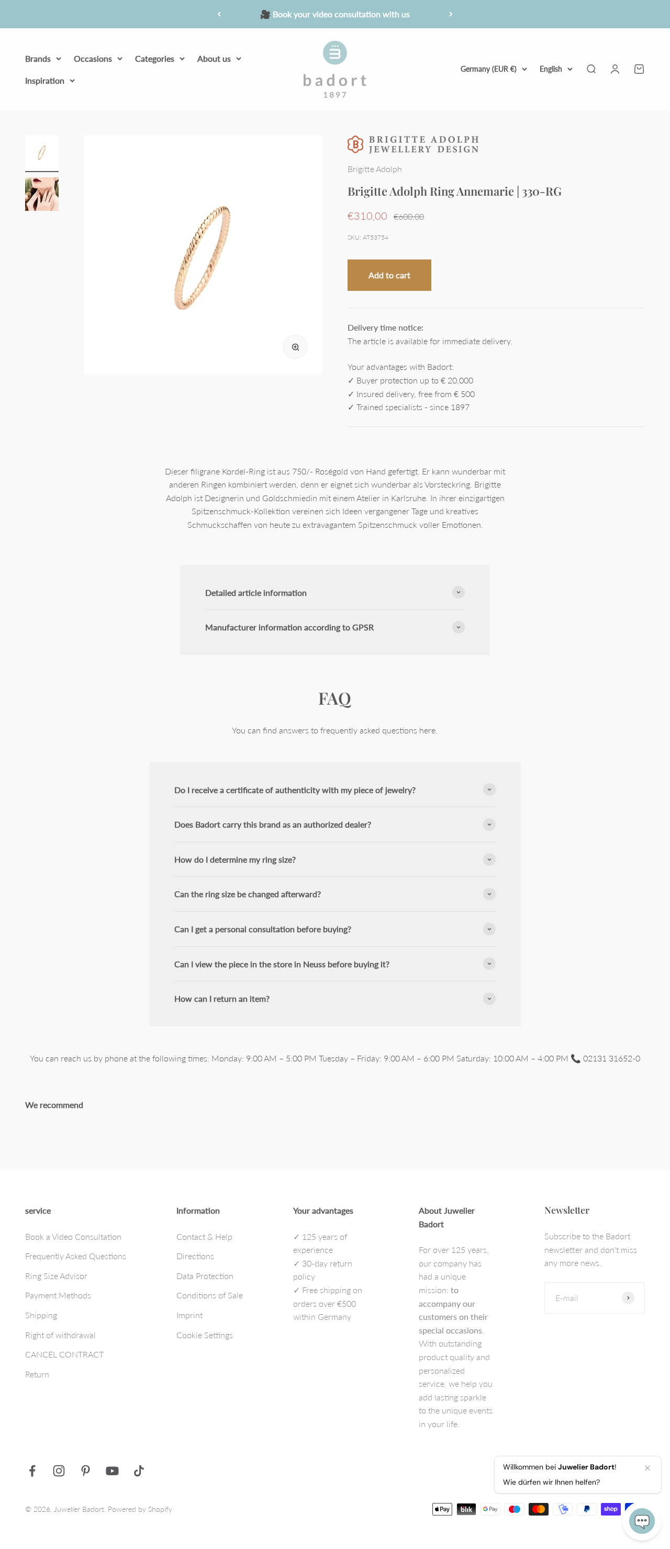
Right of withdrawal (60, 1335)
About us (214, 58)
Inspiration (44, 80)
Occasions (93, 58)
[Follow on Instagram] (59, 1471)
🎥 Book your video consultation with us (335, 14)
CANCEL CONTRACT (64, 1354)
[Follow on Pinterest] (86, 1471)
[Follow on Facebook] (32, 1471)
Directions (195, 1256)
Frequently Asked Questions (75, 1256)
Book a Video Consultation (73, 1236)
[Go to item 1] (42, 153)
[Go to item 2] (42, 195)
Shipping (41, 1315)
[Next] (451, 14)
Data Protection (204, 1276)
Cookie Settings (204, 1335)
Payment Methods (58, 1295)
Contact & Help (204, 1236)
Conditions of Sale (209, 1295)
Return (37, 1374)
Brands (38, 58)
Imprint (189, 1315)
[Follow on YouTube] (112, 1471)
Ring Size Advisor (56, 1276)
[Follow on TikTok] (139, 1471)
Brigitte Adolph (375, 169)
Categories (154, 58)
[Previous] (219, 14)
